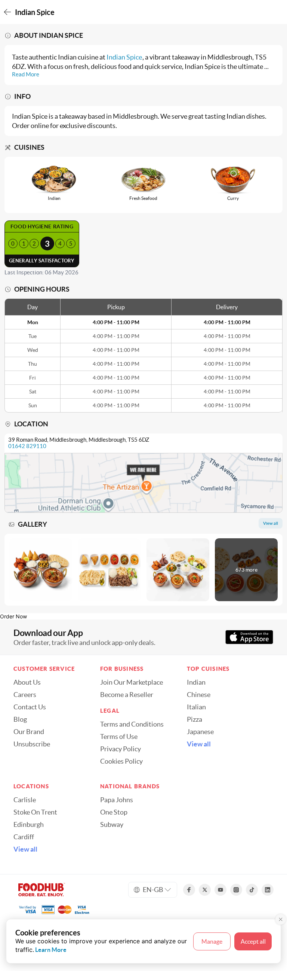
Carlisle (24, 800)
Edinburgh (28, 824)
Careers (24, 694)
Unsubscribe (31, 744)
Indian (196, 682)
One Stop (113, 812)
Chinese (198, 694)
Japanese (200, 732)
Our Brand (28, 732)
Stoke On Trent (35, 812)
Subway (111, 824)
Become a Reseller (126, 694)
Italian (196, 707)
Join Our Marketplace (131, 682)
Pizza (194, 719)
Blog (20, 719)
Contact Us (29, 707)
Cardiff (23, 837)
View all (199, 744)
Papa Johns (116, 800)
